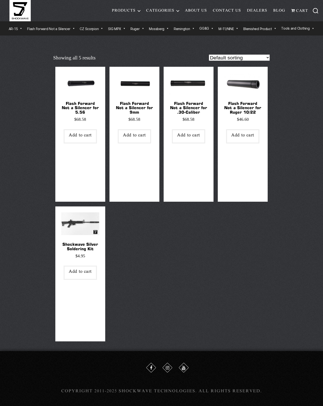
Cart (301, 11)
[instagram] (167, 367)
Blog (279, 10)
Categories (160, 10)
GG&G (204, 28)
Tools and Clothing (295, 28)
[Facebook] (151, 367)
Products (123, 10)
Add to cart (80, 135)
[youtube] (183, 367)
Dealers (257, 10)
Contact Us (227, 10)
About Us (196, 10)
